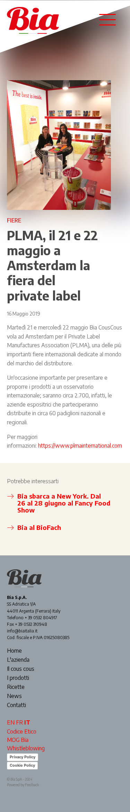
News (14, 696)
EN (11, 722)
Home (14, 651)
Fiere (14, 220)
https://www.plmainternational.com (80, 445)
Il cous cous (20, 669)
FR (19, 722)
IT (27, 722)
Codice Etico (21, 731)
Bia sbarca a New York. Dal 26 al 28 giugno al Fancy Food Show (63, 503)
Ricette (16, 687)
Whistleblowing (26, 748)
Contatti (16, 705)
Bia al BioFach (39, 527)
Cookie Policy (22, 765)
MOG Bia (17, 739)
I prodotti (18, 678)
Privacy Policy (22, 756)
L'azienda (18, 660)
